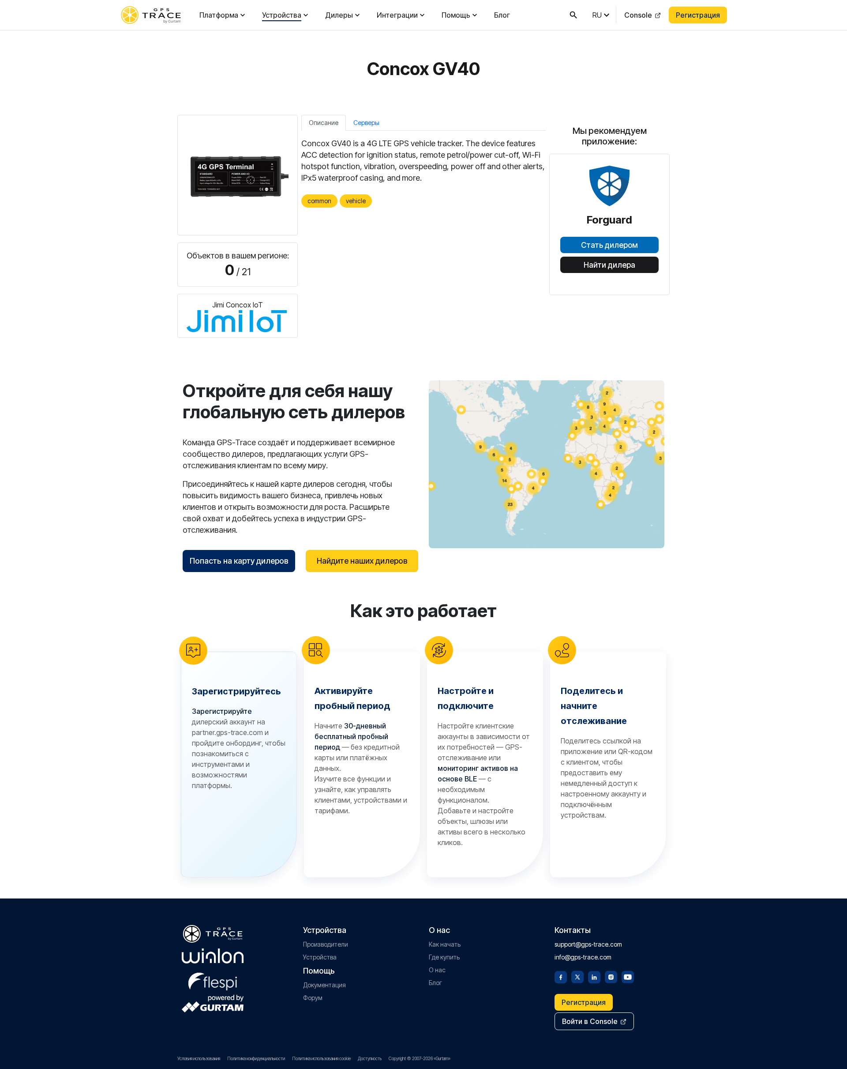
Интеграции (397, 15)
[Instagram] (611, 976)
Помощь (456, 15)
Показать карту (547, 464)
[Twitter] (577, 976)
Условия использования (198, 1058)
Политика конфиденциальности (256, 1058)
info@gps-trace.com (583, 957)
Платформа (218, 15)
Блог (502, 15)
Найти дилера (609, 265)
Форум (312, 997)
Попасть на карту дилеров (239, 560)
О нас (437, 970)
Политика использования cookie (321, 1058)
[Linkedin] (594, 976)
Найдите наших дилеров (362, 560)
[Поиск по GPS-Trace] (573, 15)
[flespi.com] (212, 979)
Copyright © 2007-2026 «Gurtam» (419, 1058)
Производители (325, 944)
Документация (324, 985)
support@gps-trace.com (588, 944)
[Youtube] (628, 976)
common (319, 201)
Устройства (281, 15)
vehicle (356, 201)
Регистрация (698, 15)
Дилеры (339, 15)
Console (638, 15)
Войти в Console (590, 1021)
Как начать (445, 944)
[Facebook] (561, 976)
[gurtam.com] (212, 956)
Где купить (444, 957)
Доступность (370, 1058)
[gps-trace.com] (151, 15)
